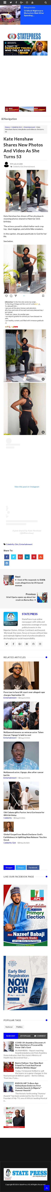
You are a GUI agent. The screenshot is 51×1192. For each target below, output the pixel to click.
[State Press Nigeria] (25, 34)
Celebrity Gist (16, 127)
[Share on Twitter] (13, 557)
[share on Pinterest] (33, 557)
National (9, 1027)
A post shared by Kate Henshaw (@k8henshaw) (26, 532)
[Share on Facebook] (6, 557)
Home (7, 127)
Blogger (9, 867)
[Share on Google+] (20, 557)
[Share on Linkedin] (27, 557)
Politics (19, 1027)
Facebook (33, 867)
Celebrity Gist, (18, 166)
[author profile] (6, 167)
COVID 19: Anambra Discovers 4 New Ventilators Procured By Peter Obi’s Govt (30, 1045)
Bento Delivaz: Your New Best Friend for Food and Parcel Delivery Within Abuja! (29, 1065)
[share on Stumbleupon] (40, 557)
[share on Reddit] (6, 563)
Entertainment (29, 127)
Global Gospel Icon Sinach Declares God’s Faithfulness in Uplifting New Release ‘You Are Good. (25, 837)
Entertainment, (29, 166)
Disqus (21, 867)
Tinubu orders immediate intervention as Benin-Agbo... (36, 13)
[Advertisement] (25, 81)
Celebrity (8, 818)
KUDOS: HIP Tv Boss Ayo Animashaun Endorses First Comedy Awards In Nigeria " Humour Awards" (28, 1087)
